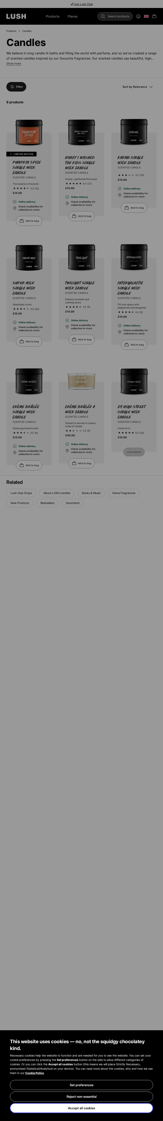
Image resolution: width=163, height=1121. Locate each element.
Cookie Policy (34, 1073)
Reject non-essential (82, 1097)
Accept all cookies (81, 1108)
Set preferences (81, 1085)
